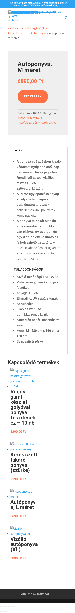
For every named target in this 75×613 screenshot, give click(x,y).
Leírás (18, 150)
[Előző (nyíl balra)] (1, 611)
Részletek (33, 96)
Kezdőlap (13, 28)
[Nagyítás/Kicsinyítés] (1, 606)
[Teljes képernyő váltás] (5, 606)
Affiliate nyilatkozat (35, 594)
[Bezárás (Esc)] (13, 606)
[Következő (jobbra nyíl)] (5, 611)
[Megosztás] (9, 606)
